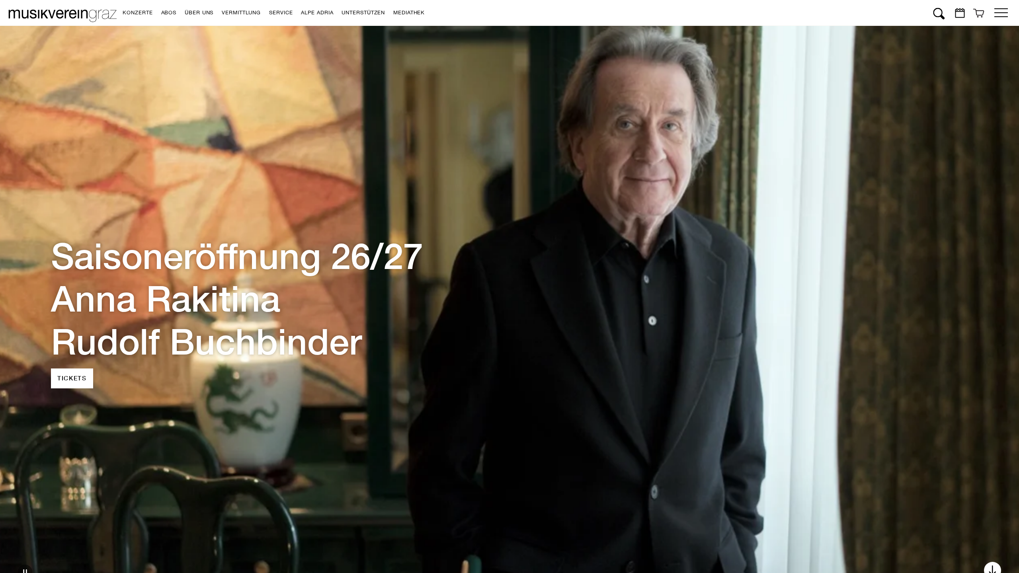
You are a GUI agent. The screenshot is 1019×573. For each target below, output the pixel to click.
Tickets (72, 356)
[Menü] (1001, 11)
